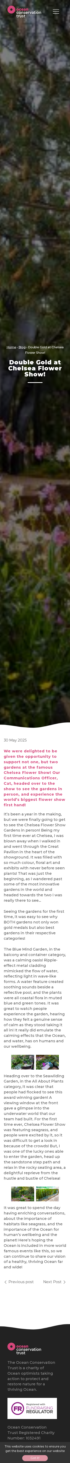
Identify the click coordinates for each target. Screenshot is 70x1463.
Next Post (53, 1282)
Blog (22, 347)
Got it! (35, 1458)
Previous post (20, 1282)
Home (11, 347)
